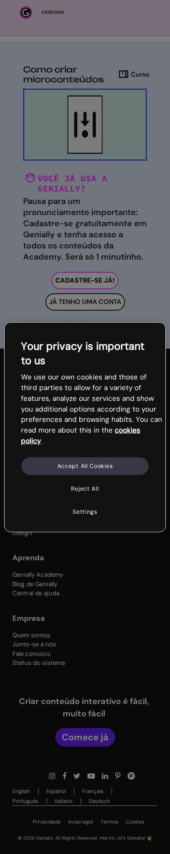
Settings (85, 511)
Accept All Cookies (85, 466)
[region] (84, 427)
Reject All (85, 488)
